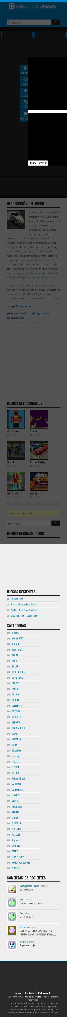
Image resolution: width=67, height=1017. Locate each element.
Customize (17, 705)
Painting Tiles (17, 599)
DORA (14, 745)
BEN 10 (15, 661)
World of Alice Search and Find (24, 610)
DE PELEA (16, 711)
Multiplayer (17, 806)
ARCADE (15, 644)
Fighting (15, 756)
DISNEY (15, 733)
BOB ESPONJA (18, 672)
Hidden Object (18, 778)
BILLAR (15, 666)
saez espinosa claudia (29, 885)
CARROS (15, 683)
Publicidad (44, 992)
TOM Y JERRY (18, 857)
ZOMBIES (16, 868)
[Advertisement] (33, 561)
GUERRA (15, 773)
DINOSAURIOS (18, 728)
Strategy (16, 845)
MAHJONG (16, 784)
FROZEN (15, 761)
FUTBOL (15, 767)
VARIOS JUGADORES (21, 862)
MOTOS (15, 801)
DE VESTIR (16, 717)
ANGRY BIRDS (18, 638)
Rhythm (15, 840)
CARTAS (15, 689)
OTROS (15, 817)
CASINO (15, 694)
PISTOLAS (16, 823)
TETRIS (15, 851)
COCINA (15, 700)
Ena (21, 899)
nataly (22, 926)
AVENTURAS (17, 649)
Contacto (29, 992)
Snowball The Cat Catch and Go (25, 615)
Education (16, 750)
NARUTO (15, 812)
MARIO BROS (18, 789)
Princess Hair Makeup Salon (23, 604)
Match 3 (15, 795)
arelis (22, 941)
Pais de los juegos (32, 996)
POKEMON (16, 829)
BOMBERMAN (18, 677)
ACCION (15, 633)
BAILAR (15, 655)
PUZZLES (16, 834)
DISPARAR (16, 739)
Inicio (18, 992)
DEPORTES (17, 722)
